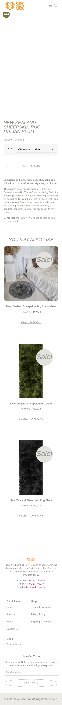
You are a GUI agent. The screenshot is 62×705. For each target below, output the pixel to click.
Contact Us (13, 629)
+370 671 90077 (35, 583)
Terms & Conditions (41, 607)
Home (10, 607)
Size (9, 148)
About (10, 621)
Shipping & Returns (41, 621)
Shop (9, 614)
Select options (31, 418)
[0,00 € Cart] (55, 6)
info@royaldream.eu (34, 587)
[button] (50, 6)
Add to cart (32, 166)
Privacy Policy (38, 614)
